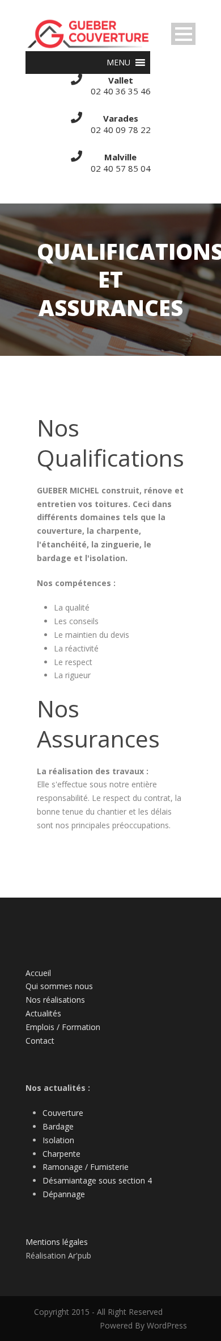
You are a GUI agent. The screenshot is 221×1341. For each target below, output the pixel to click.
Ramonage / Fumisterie (85, 1166)
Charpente (61, 1153)
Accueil (38, 973)
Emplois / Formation (63, 1027)
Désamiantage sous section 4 (97, 1180)
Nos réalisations (55, 999)
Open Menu (183, 34)
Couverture (62, 1112)
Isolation (58, 1140)
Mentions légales (57, 1241)
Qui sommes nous (59, 986)
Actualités (43, 1013)
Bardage (58, 1126)
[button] (118, 62)
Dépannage (63, 1194)
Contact (40, 1040)
